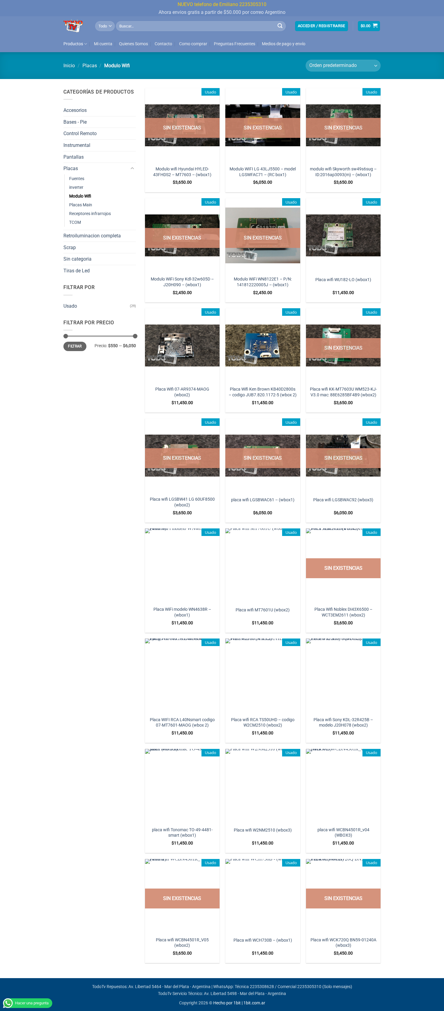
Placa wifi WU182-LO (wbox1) (343, 279)
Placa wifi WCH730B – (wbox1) (262, 940)
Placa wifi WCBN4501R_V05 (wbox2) (182, 942)
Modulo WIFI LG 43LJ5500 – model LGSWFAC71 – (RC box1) (263, 171)
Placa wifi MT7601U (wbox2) (263, 610)
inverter (76, 187)
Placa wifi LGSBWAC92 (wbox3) (343, 499)
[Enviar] (280, 26)
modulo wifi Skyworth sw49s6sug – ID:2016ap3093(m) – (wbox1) (343, 171)
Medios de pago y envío (283, 43)
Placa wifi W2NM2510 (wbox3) (263, 830)
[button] (321, 26)
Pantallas (73, 157)
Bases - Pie (75, 122)
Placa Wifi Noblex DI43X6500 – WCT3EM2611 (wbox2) (343, 612)
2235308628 (262, 986)
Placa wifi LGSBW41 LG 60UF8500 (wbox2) (182, 502)
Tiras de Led (76, 271)
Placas (89, 65)
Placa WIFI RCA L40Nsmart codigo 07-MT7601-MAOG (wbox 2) (182, 722)
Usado (70, 306)
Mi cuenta (103, 43)
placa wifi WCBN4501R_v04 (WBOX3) (343, 832)
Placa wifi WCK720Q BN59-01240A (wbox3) (343, 942)
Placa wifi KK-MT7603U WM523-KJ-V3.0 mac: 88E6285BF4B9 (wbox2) (343, 392)
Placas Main (80, 205)
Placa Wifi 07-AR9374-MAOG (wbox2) (182, 392)
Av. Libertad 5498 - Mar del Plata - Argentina (245, 993)
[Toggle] (132, 168)
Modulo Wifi (80, 196)
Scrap (69, 247)
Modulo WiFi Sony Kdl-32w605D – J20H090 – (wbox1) (182, 282)
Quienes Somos (133, 43)
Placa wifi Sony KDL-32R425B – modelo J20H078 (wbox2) (343, 722)
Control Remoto (80, 133)
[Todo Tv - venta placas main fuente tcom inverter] (74, 26)
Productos (73, 43)
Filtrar (75, 346)
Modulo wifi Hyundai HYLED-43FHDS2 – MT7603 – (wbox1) (182, 171)
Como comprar (193, 43)
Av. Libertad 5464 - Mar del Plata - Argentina (169, 986)
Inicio (69, 65)
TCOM (75, 222)
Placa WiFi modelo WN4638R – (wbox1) (182, 612)
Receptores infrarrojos (90, 213)
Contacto (163, 43)
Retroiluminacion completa (92, 236)
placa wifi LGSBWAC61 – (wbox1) (262, 499)
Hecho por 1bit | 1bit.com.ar (239, 1003)
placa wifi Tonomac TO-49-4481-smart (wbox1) (182, 832)
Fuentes (76, 178)
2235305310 (309, 986)
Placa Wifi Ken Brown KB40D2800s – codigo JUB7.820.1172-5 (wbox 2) (263, 392)
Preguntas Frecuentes (234, 43)
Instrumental (76, 145)
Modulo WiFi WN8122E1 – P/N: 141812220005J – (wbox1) (263, 282)
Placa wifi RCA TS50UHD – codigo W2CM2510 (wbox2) (262, 722)
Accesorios (75, 110)
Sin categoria (77, 259)
